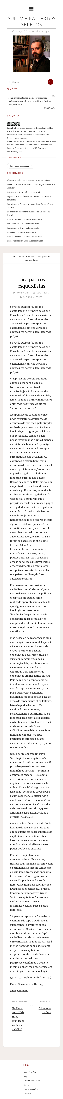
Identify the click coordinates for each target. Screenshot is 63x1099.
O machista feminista (32, 219)
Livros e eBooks (31, 1089)
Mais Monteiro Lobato (40, 180)
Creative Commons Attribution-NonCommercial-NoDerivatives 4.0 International (28, 134)
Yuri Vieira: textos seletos (32, 22)
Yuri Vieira (11, 204)
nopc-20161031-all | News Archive (22, 196)
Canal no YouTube (32, 1080)
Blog (26, 1076)
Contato (27, 1093)
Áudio (26, 1085)
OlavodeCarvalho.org (30, 984)
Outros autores (26, 256)
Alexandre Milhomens (17, 180)
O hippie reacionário (33, 192)
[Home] (14, 256)
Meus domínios (30, 1072)
